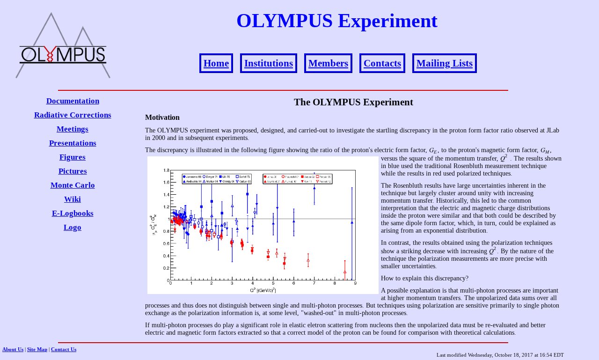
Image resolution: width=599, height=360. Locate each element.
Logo (72, 227)
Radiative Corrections (72, 114)
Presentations (72, 143)
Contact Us (63, 349)
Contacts (382, 63)
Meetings (72, 129)
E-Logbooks (73, 213)
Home (216, 63)
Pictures (72, 171)
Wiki (72, 199)
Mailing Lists (444, 63)
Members (328, 63)
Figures (72, 157)
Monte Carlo (73, 185)
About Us (12, 349)
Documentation (72, 100)
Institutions (268, 63)
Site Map (37, 349)
